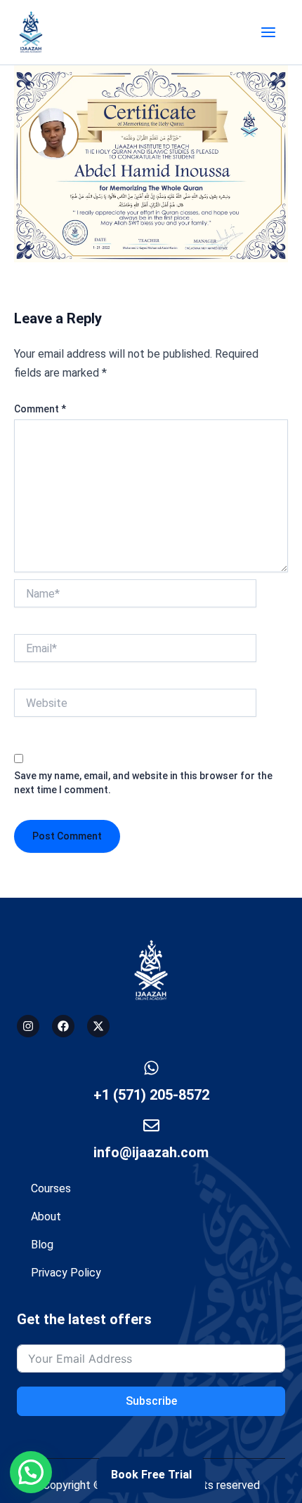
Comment (40, 408)
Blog (42, 1244)
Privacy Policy (66, 1272)
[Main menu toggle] (268, 32)
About (46, 1216)
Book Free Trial (151, 1474)
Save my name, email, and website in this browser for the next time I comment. (143, 782)
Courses (51, 1188)
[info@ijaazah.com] (151, 1125)
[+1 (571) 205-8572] (151, 1068)
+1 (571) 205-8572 (151, 1094)
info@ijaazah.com (151, 1152)
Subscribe (151, 1401)
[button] (31, 1472)
